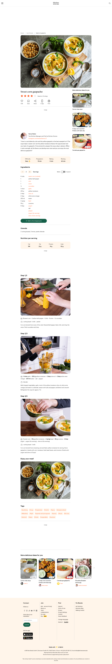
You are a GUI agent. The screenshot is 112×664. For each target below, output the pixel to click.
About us (43, 608)
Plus (43, 616)
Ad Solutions (79, 606)
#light (31, 513)
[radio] (22, 96)
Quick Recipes (30, 33)
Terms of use (61, 608)
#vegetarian (38, 510)
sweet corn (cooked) (34, 176)
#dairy (30, 517)
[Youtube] (32, 610)
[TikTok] (29, 610)
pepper (30, 211)
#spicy (53, 510)
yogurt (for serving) (33, 213)
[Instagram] (27, 610)
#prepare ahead (61, 510)
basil (29, 201)
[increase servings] (30, 171)
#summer (52, 517)
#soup (31, 510)
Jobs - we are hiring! (46, 606)
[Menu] (2, 3)
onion (30, 184)
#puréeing (25, 510)
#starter (46, 510)
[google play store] (30, 638)
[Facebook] (24, 610)
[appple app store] (30, 635)
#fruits (60, 513)
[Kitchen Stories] (56, 3)
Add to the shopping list (35, 221)
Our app (43, 614)
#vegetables (44, 517)
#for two (66, 513)
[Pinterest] (34, 610)
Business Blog (79, 608)
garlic (30, 189)
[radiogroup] (29, 96)
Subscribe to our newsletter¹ (27, 615)
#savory (54, 513)
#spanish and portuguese (42, 513)
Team (42, 610)
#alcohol (24, 517)
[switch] (63, 172)
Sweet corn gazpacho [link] (41, 33)
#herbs (36, 517)
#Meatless (25, 513)
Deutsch (60, 622)
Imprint (60, 606)
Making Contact (80, 610)
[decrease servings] (23, 171)
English (66, 622)
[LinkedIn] (36, 610)
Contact (60, 614)
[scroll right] (93, 567)
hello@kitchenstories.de (81, 650)
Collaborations (45, 612)
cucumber (31, 186)
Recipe (22, 33)
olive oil (30, 193)
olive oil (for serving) (34, 216)
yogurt (30, 206)
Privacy (60, 610)
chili (29, 181)
